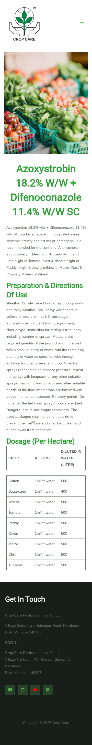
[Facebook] (10, 690)
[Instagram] (48, 690)
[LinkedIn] (23, 690)
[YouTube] (35, 690)
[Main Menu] (81, 23)
